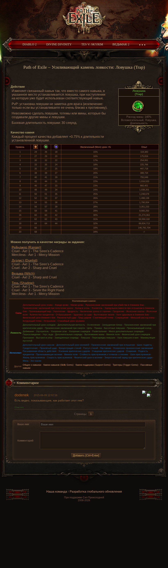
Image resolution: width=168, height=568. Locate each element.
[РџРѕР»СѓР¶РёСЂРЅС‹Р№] (42, 429)
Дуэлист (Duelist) (24, 260)
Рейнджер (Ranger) (26, 247)
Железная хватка (135, 311)
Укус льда (48, 334)
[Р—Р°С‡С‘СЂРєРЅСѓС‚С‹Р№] (52, 429)
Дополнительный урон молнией (72, 345)
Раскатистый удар (66, 317)
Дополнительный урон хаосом (38, 345)
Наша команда (56, 491)
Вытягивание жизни (104, 314)
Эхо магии (35, 361)
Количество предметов (42, 314)
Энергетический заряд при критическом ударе (128, 357)
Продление (118, 311)
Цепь (89, 328)
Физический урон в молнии (88, 357)
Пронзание (28, 337)
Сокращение (121, 317)
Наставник (105, 348)
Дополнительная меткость (71, 325)
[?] (144, 392)
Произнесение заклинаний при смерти (65, 328)
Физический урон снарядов (136, 334)
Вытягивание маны (94, 334)
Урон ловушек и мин (127, 337)
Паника (98, 328)
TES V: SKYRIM (92, 44)
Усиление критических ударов (74, 351)
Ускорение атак (59, 331)
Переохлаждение (32, 334)
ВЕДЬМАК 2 (120, 44)
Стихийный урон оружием (71, 321)
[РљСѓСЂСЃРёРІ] (47, 429)
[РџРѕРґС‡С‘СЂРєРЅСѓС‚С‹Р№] (56, 429)
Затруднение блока (112, 325)
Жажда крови (61, 305)
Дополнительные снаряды (68, 334)
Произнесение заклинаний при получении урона (48, 308)
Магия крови (76, 305)
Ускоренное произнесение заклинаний (133, 348)
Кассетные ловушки (114, 328)
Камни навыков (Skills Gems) (58, 365)
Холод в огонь (82, 308)
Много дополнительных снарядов (126, 331)
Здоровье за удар (82, 314)
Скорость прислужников (59, 357)
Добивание (28, 331)
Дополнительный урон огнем (38, 305)
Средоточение (30, 348)
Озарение (131, 351)
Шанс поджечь (144, 345)
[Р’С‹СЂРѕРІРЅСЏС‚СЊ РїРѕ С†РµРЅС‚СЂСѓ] (67, 429)
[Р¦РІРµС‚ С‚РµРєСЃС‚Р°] (77, 429)
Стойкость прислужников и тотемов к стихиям (104, 354)
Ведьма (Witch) (23, 273)
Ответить (19, 407)
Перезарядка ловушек (103, 337)
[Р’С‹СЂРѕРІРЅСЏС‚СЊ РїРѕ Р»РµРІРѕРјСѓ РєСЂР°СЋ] (62, 429)
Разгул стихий (90, 348)
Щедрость (72, 311)
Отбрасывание (63, 314)
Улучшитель (42, 331)
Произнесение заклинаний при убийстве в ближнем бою (114, 305)
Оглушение (50, 321)
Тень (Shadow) (23, 283)
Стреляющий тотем (103, 317)
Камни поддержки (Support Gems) (93, 365)
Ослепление (93, 325)
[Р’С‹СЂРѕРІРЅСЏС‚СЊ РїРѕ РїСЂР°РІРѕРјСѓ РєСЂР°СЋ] (71, 429)
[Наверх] (84, 480)
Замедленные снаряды (66, 337)
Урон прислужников (140, 354)
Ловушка (85, 337)
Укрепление (59, 311)
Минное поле (113, 334)
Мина (25, 361)
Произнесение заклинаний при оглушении (113, 345)
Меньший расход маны (143, 317)
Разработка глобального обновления (96, 491)
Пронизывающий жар (40, 311)
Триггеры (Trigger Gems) (125, 365)
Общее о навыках (32, 365)
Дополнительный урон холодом (39, 325)
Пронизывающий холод (139, 328)
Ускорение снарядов (79, 331)
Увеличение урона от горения (95, 311)
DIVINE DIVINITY (59, 44)
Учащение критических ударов (108, 351)
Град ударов (84, 317)
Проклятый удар (48, 348)
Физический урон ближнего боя (39, 317)
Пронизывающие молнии (49, 354)
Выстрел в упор (44, 337)
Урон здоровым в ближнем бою (132, 314)
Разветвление (99, 331)
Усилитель (97, 308)
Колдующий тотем (32, 321)
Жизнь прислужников (34, 357)
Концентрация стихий (70, 348)
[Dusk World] (84, 18)
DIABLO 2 (30, 44)
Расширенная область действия (39, 351)
